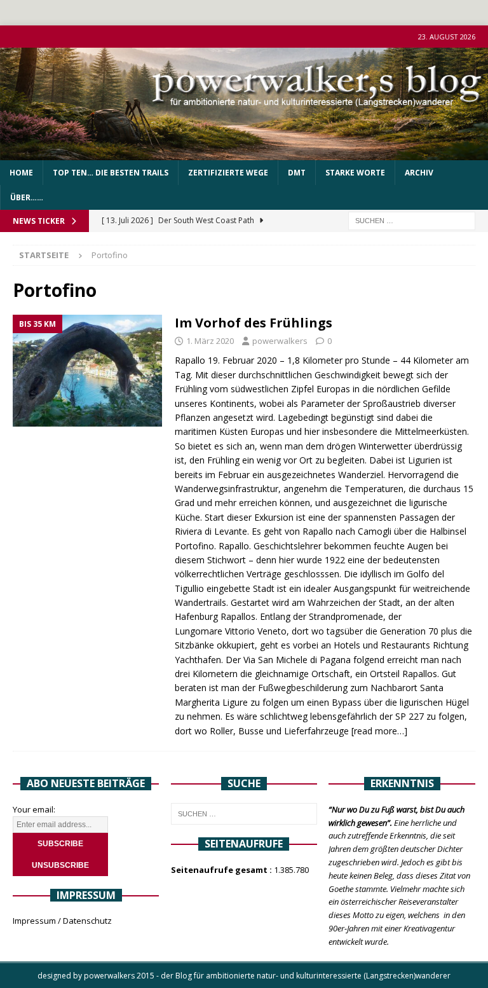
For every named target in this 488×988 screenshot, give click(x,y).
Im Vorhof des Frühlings (253, 322)
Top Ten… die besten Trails (110, 172)
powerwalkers (280, 340)
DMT (297, 172)
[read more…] (379, 731)
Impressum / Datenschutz (62, 920)
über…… (26, 197)
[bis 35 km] (87, 371)
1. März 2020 (210, 340)
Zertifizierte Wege (228, 172)
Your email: (34, 809)
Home (21, 172)
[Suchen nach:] (411, 220)
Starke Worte (355, 172)
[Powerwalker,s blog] (244, 153)
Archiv (419, 172)
